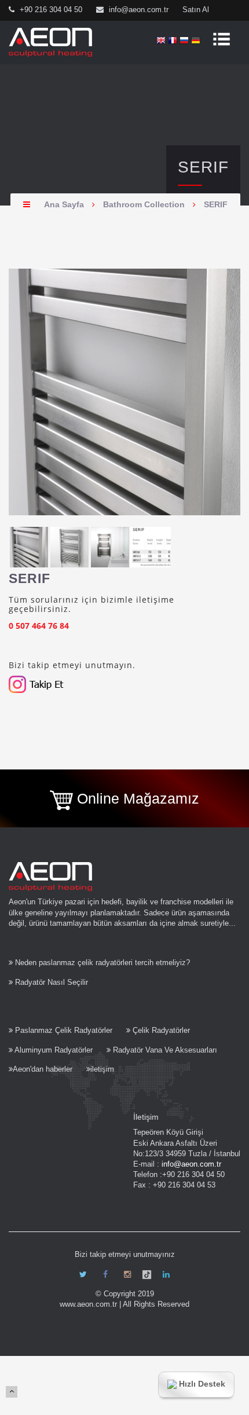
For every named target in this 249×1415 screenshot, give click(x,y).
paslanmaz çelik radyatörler (63, 1030)
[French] (172, 41)
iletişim (102, 1069)
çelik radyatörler (161, 1030)
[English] (161, 41)
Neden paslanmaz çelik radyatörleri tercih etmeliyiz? (101, 962)
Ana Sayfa (64, 204)
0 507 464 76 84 (39, 625)
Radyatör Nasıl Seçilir (50, 982)
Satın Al (195, 9)
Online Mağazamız (136, 798)
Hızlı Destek (201, 1383)
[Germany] (195, 41)
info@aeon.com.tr (138, 9)
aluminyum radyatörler (53, 1050)
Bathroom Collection (144, 204)
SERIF (216, 204)
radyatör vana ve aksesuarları (165, 1050)
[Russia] (184, 41)
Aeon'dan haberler (42, 1069)
